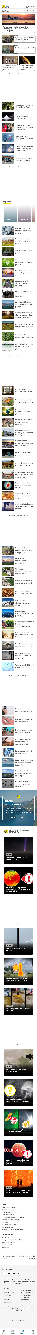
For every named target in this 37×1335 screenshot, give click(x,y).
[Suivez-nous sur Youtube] (13, 1273)
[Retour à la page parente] (5, 9)
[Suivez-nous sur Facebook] (4, 1273)
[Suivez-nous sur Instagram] (9, 1273)
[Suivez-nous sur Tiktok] (18, 1273)
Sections (29, 10)
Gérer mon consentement (11, 1220)
